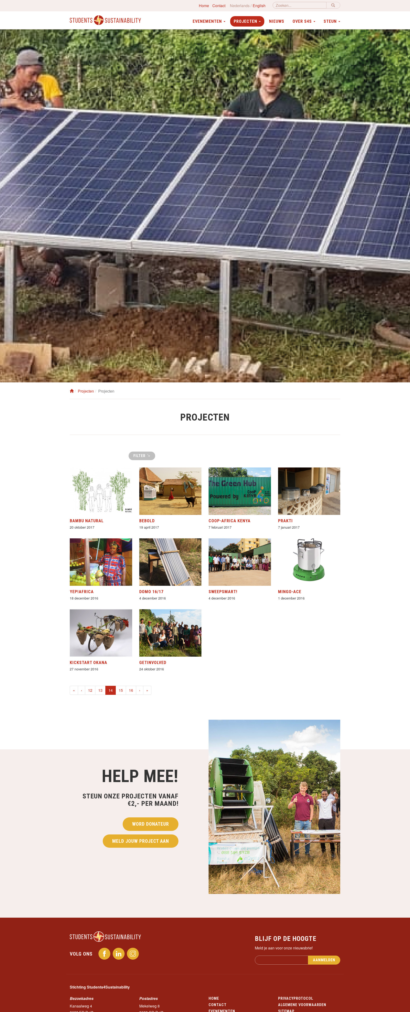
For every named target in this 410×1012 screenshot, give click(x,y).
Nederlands (240, 5)
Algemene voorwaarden (302, 1005)
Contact (218, 5)
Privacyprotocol (295, 998)
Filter (140, 455)
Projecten (86, 391)
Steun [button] (331, 21)
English (259, 5)
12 (90, 690)
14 (112, 690)
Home (204, 5)
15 (121, 690)
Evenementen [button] (208, 21)
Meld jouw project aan (140, 841)
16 (131, 690)
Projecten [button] (246, 21)
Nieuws (276, 21)
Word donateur (150, 824)
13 (100, 690)
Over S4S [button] (303, 21)
